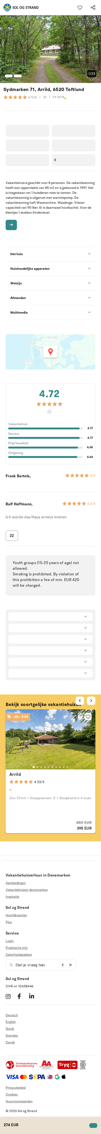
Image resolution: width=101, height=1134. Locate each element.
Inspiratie (12, 896)
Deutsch (12, 1015)
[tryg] (68, 1068)
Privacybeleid (16, 1087)
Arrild (15, 774)
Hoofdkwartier (16, 915)
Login (10, 941)
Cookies (12, 1094)
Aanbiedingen (16, 883)
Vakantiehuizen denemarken (27, 890)
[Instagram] (11, 996)
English (11, 1022)
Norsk (10, 1028)
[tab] (33, 767)
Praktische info (17, 948)
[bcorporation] (84, 1068)
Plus (9, 922)
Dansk (10, 1042)
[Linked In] (34, 996)
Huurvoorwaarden (19, 1101)
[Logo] (19, 7)
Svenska (12, 1035)
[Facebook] (22, 996)
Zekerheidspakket (19, 954)
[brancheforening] (22, 1068)
